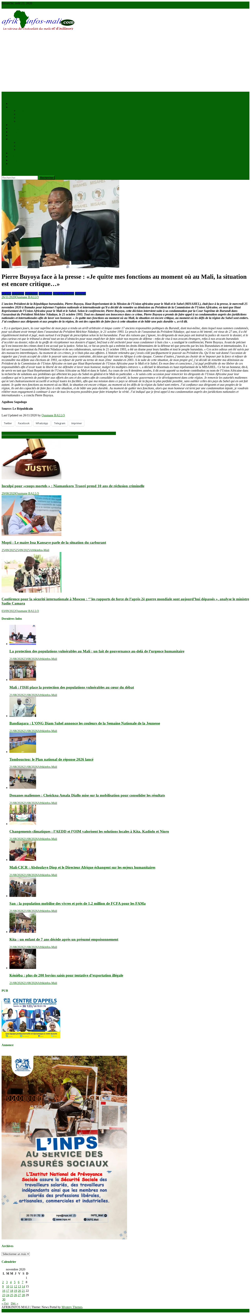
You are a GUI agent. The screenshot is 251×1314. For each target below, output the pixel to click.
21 (23, 1290)
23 (3, 1295)
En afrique (23, 117)
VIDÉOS (15, 156)
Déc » (14, 1303)
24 (7, 1295)
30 (3, 1299)
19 (15, 1290)
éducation (23, 142)
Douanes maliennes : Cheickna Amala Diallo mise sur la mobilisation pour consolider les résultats (87, 795)
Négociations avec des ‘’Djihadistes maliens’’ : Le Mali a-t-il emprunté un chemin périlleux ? (59, 433)
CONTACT (17, 163)
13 (19, 1286)
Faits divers (24, 149)
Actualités (15, 107)
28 (23, 1295)
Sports (13, 153)
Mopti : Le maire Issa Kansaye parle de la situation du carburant (54, 542)
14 (23, 1286)
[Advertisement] (125, 62)
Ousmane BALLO (27, 297)
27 (19, 1295)
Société (13, 139)
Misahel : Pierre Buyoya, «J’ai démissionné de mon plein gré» (40, 437)
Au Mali (22, 114)
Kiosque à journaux (21, 160)
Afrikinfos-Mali (39, 550)
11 (11, 1286)
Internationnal (25, 121)
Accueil (14, 103)
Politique (14, 131)
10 (7, 1286)
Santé (12, 135)
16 (3, 1290)
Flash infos (45, 293)
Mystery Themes (72, 1307)
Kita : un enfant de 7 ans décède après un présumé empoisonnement (63, 939)
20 (19, 1290)
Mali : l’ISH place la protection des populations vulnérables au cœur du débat (71, 687)
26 (15, 1295)
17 (7, 1290)
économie (15, 128)
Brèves (13, 124)
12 (15, 1286)
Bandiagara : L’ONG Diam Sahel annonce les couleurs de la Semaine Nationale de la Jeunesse (84, 723)
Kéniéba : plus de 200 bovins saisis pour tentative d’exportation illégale (66, 975)
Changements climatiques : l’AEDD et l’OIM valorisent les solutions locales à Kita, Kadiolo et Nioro (89, 831)
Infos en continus (63, 293)
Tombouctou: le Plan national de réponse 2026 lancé (51, 759)
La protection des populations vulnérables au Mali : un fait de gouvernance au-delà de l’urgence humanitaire (96, 651)
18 (11, 1290)
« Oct (5, 1303)
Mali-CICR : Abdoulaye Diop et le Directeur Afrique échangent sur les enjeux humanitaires (82, 867)
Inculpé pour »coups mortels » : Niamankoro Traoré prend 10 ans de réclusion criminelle (73, 486)
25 (11, 1295)
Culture (21, 146)
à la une (22, 110)
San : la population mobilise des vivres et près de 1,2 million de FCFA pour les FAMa (77, 903)
